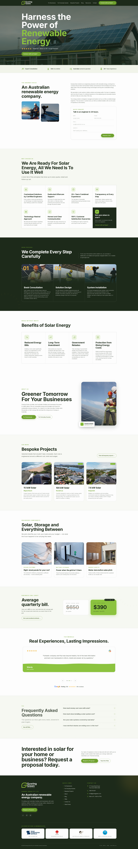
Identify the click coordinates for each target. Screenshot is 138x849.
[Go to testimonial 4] (71, 680)
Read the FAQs (105, 760)
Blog (82, 3)
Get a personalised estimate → (32, 618)
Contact (95, 3)
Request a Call (107, 135)
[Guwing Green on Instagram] (26, 815)
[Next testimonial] (75, 680)
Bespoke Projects (74, 3)
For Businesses (52, 3)
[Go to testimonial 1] (66, 680)
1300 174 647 (92, 790)
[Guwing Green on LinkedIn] (30, 815)
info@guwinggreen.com (95, 793)
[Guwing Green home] (29, 785)
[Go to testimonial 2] (67, 680)
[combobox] (93, 130)
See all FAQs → (27, 727)
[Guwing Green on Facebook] (23, 815)
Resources (88, 3)
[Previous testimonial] (62, 680)
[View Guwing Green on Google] (110, 651)
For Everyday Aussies (63, 3)
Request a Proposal (89, 760)
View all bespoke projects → (107, 455)
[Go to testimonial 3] (68, 680)
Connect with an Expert (107, 2)
